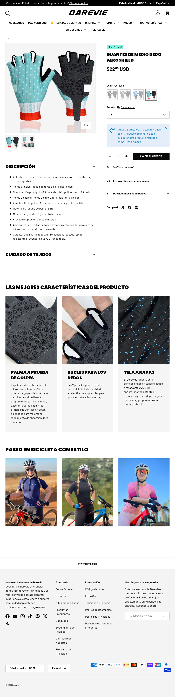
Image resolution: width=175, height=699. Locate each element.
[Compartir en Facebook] (129, 207)
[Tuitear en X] (122, 207)
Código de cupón (95, 589)
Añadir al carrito (151, 156)
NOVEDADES (16, 22)
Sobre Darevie (64, 589)
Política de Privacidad (97, 616)
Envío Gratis (92, 596)
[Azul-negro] (138, 94)
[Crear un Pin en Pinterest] (136, 207)
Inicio (7, 38)
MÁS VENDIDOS (37, 22)
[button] (167, 12)
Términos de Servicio (97, 602)
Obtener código (78, 3)
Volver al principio (87, 563)
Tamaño (121, 107)
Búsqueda (62, 620)
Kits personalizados (67, 602)
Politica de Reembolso (98, 609)
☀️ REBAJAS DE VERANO (66, 22)
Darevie (15, 685)
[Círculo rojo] (125, 94)
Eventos (61, 596)
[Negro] (112, 94)
